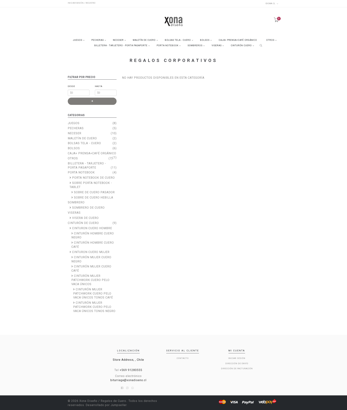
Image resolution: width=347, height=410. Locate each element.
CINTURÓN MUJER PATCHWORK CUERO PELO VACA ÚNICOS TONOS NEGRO (94, 307)
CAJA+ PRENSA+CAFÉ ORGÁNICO (238, 40)
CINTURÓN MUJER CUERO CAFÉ (91, 268)
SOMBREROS (195, 45)
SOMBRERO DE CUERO (88, 207)
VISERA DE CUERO (85, 218)
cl (270, 4)
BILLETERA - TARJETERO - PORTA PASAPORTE (120, 45)
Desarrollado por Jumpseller (106, 405)
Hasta (98, 86)
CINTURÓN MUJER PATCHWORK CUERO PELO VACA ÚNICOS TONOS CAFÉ (93, 293)
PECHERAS (97, 40)
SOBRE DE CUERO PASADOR (94, 192)
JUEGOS (77, 40)
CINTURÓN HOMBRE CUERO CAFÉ (92, 244)
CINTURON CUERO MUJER (91, 252)
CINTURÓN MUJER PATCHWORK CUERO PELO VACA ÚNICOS (90, 280)
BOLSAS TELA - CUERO (178, 40)
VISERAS (217, 45)
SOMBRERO (76, 202)
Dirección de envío (236, 363)
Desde (71, 86)
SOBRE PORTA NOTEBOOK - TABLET (91, 185)
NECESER (118, 40)
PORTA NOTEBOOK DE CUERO (93, 177)
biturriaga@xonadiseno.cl (128, 380)
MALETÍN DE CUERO (144, 40)
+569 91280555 (131, 370)
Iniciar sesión (236, 358)
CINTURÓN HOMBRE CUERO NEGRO (92, 235)
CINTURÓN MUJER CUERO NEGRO (91, 259)
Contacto (183, 358)
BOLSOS (204, 40)
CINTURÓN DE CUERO (83, 223)
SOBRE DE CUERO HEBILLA (93, 197)
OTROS (270, 40)
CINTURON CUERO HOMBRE (92, 228)
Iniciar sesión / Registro (82, 3)
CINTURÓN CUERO (241, 45)
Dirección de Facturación (237, 368)
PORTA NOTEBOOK (167, 45)
